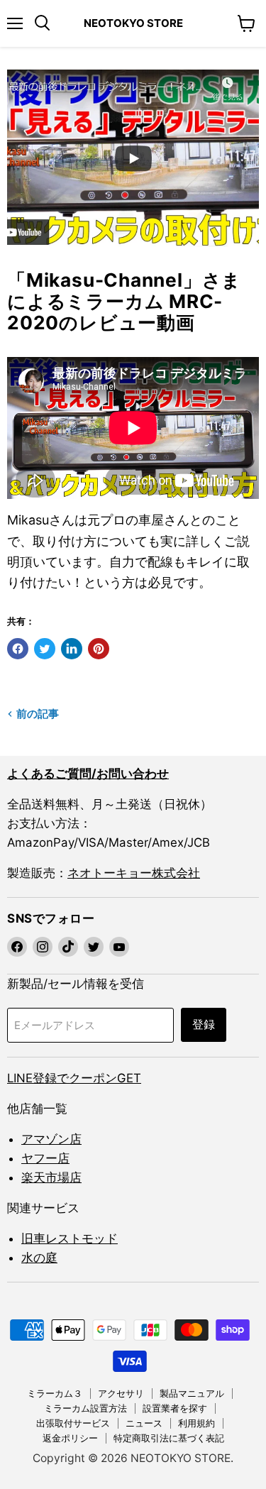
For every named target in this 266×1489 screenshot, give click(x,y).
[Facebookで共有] (17, 648)
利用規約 (196, 1423)
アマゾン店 (51, 1139)
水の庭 (39, 1258)
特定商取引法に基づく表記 (168, 1438)
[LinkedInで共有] (71, 648)
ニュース (144, 1423)
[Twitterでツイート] (44, 648)
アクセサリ (121, 1393)
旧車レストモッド (69, 1238)
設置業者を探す (175, 1408)
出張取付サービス (73, 1423)
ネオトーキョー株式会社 (133, 873)
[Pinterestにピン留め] (98, 648)
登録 (203, 1025)
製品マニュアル (192, 1393)
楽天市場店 (51, 1177)
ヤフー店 (45, 1158)
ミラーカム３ (54, 1393)
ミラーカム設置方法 (85, 1408)
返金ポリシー (70, 1438)
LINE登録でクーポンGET (74, 1078)
